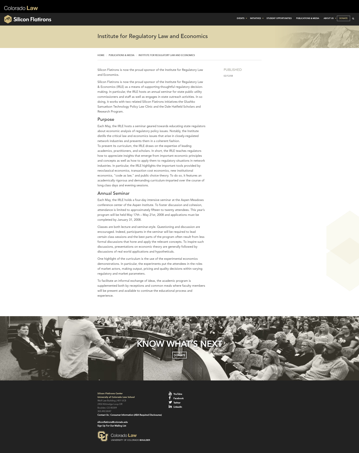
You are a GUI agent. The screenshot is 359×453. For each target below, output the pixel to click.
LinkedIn (177, 407)
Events (240, 18)
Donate (343, 18)
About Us (329, 18)
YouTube (177, 394)
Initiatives (255, 18)
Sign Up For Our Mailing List (111, 425)
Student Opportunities (279, 18)
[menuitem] (241, 18)
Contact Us (103, 415)
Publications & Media (307, 18)
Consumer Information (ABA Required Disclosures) (136, 415)
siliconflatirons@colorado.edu (112, 422)
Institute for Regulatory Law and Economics (167, 55)
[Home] (60, 19)
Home (100, 55)
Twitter (176, 402)
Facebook (178, 398)
